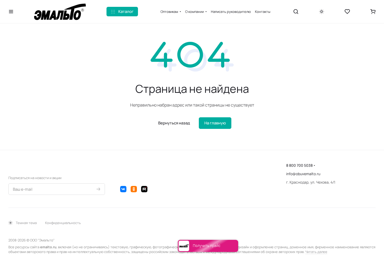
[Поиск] (295, 11)
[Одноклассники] (134, 189)
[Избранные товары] (347, 11)
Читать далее (316, 251)
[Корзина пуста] (373, 11)
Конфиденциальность (63, 222)
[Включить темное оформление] (321, 11)
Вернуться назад (174, 123)
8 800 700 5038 (299, 165)
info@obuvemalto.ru (303, 173)
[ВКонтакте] (123, 189)
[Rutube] (144, 189)
